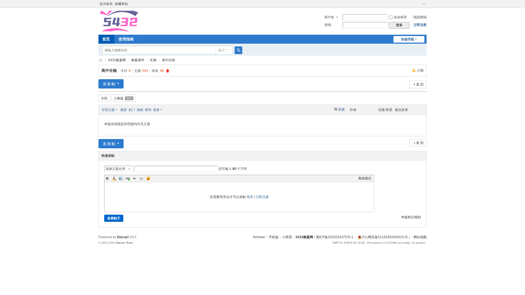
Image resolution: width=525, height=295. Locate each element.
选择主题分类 (115, 169)
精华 (148, 110)
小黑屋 (287, 237)
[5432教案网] (118, 21)
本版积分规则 (411, 217)
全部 (104, 98)
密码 (328, 25)
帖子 (221, 50)
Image (121, 178)
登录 (250, 197)
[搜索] (238, 50)
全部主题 (108, 110)
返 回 (420, 84)
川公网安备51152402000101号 (384, 237)
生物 (153, 60)
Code (141, 178)
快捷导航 (407, 39)
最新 (123, 110)
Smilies (148, 178)
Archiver (259, 237)
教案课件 (137, 60)
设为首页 (106, 4)
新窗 (341, 109)
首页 (106, 39)
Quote (134, 178)
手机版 (274, 237)
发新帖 (109, 84)
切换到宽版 (424, 3)
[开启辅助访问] (419, 3)
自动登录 (400, 17)
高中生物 (109, 70)
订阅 (420, 70)
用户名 (329, 17)
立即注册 (420, 25)
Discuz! (123, 237)
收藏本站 (121, 4)
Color (114, 178)
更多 (156, 110)
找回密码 (420, 17)
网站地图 (420, 237)
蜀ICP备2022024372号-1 (335, 237)
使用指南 (126, 39)
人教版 (123, 98)
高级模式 (364, 178)
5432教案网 (100, 60)
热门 (132, 110)
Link (127, 178)
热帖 (140, 110)
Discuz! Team (124, 242)
